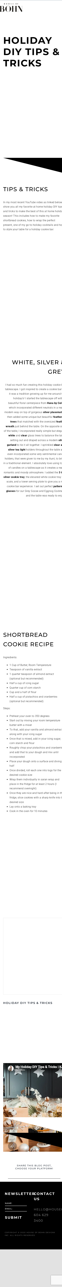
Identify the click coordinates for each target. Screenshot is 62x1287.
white (11, 435)
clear (24, 435)
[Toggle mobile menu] (57, 4)
